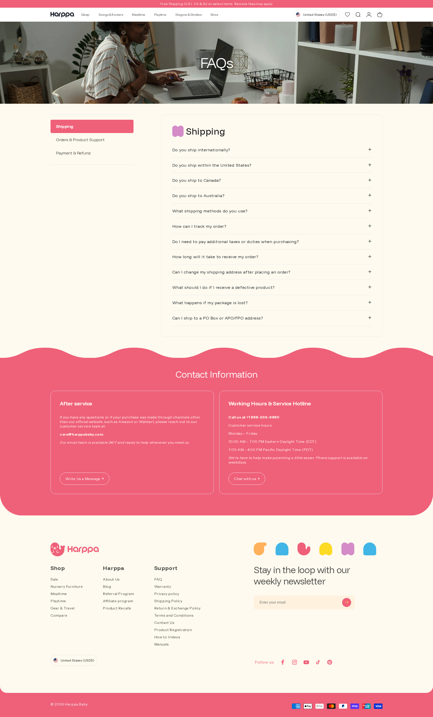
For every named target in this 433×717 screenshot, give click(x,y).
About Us (111, 579)
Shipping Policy (168, 601)
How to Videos (167, 637)
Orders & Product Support (80, 139)
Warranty (162, 586)
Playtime (160, 15)
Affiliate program (118, 601)
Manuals (161, 644)
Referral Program (118, 593)
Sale (54, 579)
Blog (107, 586)
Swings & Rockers (111, 15)
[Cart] (379, 14)
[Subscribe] (346, 602)
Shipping (64, 126)
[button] (358, 14)
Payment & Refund (73, 153)
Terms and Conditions (174, 615)
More (214, 15)
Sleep (85, 15)
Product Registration (173, 629)
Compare (59, 615)
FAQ (158, 579)
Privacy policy (166, 593)
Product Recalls (117, 608)
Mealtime (138, 15)
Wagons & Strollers (188, 15)
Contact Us (164, 622)
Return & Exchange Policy (177, 608)
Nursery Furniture (67, 586)
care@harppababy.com (81, 434)
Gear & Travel (63, 608)
